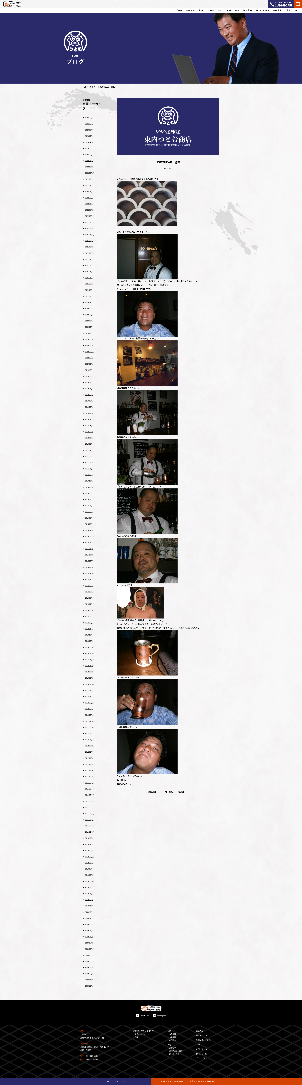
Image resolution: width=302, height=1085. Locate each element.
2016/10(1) (89, 481)
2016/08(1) (89, 493)
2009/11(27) (89, 918)
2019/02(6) (89, 413)
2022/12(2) (89, 167)
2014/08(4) (89, 598)
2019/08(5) (89, 389)
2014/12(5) (89, 573)
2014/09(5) (89, 592)
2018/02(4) (89, 444)
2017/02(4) (89, 475)
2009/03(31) (89, 967)
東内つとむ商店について (143, 1031)
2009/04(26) (89, 961)
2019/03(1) (89, 407)
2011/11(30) (89, 770)
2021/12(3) (89, 228)
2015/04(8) (89, 549)
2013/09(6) (89, 641)
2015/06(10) (89, 536)
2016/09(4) (89, 487)
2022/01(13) (89, 222)
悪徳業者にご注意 (282, 10)
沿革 (136, 1037)
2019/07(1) (89, 395)
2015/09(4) (89, 518)
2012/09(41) (89, 709)
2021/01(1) (89, 296)
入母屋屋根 (173, 1037)
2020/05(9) (89, 339)
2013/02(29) (89, 678)
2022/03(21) (89, 210)
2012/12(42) (89, 690)
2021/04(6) (89, 278)
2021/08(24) (89, 253)
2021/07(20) (89, 259)
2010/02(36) (89, 900)
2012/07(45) (89, 721)
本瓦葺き (172, 1040)
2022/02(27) (89, 216)
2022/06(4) (89, 191)
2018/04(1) (89, 438)
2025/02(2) (89, 117)
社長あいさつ (140, 1034)
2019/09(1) (89, 382)
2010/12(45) (89, 838)
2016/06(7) (89, 499)
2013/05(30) (89, 660)
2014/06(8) (89, 610)
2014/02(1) (89, 616)
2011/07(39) (89, 795)
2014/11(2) (89, 579)
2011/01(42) (89, 832)
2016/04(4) (89, 506)
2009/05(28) (89, 955)
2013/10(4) (89, 635)
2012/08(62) (89, 715)
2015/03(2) (89, 555)
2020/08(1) (89, 321)
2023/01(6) (89, 161)
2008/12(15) (89, 986)
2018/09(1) (89, 419)
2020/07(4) (89, 327)
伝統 (169, 1031)
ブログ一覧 (200, 1058)
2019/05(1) (89, 401)
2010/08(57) (89, 863)
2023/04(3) (89, 142)
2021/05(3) (89, 271)
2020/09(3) (89, 315)
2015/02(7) (89, 561)
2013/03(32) (89, 672)
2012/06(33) (89, 727)
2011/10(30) (89, 776)
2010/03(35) (89, 894)
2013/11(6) (89, 629)
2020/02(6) (89, 358)
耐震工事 (172, 1048)
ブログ (179, 10)
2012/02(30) (89, 752)
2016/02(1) (89, 512)
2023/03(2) (89, 148)
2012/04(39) (89, 740)
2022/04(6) (89, 204)
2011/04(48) (89, 814)
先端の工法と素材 (175, 1051)
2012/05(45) (89, 733)
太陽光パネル (174, 1054)
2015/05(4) (89, 542)
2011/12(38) (89, 764)
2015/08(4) (89, 524)
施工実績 (247, 10)
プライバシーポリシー (114, 1081)
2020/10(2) (89, 308)
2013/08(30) (89, 647)
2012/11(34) (89, 696)
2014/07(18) (89, 604)
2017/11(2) (89, 450)
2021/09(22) (89, 247)
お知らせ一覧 (201, 1054)
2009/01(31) (89, 980)
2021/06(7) (89, 265)
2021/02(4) (89, 290)
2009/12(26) (89, 912)
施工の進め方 (262, 10)
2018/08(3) (89, 425)
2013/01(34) (89, 684)
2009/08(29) (89, 937)
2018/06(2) (89, 432)
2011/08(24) (89, 789)
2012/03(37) (89, 746)
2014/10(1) (89, 586)
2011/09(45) (89, 783)
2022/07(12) (89, 185)
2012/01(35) (89, 758)
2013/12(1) (89, 623)
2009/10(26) (89, 924)
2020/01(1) (89, 364)
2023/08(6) (89, 130)
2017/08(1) (89, 456)
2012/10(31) (89, 703)
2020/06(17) (89, 333)
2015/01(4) (89, 567)
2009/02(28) (89, 974)
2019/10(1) (89, 376)
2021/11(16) (89, 235)
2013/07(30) (89, 653)
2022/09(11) (89, 173)
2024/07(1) (89, 124)
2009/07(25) (89, 943)
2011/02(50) (89, 826)
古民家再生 (173, 1034)
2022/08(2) (89, 179)
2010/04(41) (89, 887)
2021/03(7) (89, 284)
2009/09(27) (89, 930)
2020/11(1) (89, 302)
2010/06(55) (89, 875)
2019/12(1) (89, 370)
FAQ (297, 10)
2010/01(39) (89, 906)
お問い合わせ (201, 1049)
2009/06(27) (89, 949)
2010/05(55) (89, 881)
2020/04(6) (89, 345)
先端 (169, 1045)
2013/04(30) (89, 666)
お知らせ (190, 10)
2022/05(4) (89, 198)
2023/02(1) (89, 155)
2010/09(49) (89, 857)
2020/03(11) (89, 352)
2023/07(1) (89, 136)
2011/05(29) (89, 807)
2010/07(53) (89, 869)
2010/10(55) (89, 850)
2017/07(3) (89, 462)
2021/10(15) (89, 241)
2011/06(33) (89, 801)
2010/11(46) (89, 844)
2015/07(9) (89, 530)
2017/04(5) (89, 469)
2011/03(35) (89, 820)
